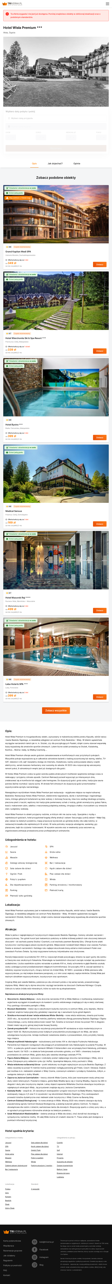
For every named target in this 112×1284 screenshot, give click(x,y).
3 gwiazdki (35, 1189)
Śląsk (7, 1204)
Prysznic (60, 1158)
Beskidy (8, 1200)
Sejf (58, 1150)
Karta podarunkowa (12, 1241)
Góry (7, 1193)
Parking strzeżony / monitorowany (42, 1166)
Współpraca (8, 1246)
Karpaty (8, 1197)
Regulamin (8, 1260)
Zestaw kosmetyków (65, 1166)
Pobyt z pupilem (37, 1158)
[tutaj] (100, 1267)
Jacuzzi (8, 1143)
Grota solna (9, 1154)
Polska (7, 1189)
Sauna (7, 1150)
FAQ (5, 1270)
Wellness (8, 1162)
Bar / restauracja (11, 1169)
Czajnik (60, 1143)
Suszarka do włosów (65, 1162)
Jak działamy (9, 1255)
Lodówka (60, 1177)
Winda (33, 1162)
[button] (34, 165)
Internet (60, 1154)
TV (58, 1146)
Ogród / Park (36, 1150)
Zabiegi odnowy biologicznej (16, 1166)
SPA (6, 1146)
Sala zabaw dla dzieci (39, 1143)
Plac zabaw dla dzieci (39, 1154)
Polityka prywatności (12, 1265)
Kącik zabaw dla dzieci (40, 1146)
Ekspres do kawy (63, 1173)
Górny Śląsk (9, 1208)
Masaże (8, 1158)
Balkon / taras (62, 1169)
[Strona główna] (14, 3)
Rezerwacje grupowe (12, 1250)
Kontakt (6, 1275)
